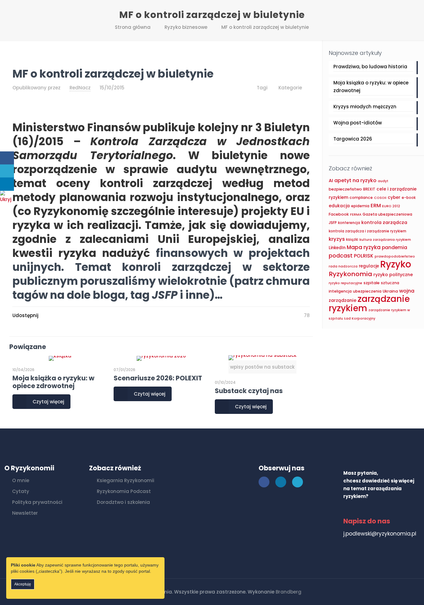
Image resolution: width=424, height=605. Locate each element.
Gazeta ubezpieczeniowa (387, 214)
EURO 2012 (391, 206)
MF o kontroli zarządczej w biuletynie (265, 27)
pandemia (394, 247)
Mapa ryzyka (364, 247)
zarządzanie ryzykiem (369, 303)
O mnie (20, 480)
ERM (376, 205)
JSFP (333, 222)
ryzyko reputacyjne (345, 283)
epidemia (360, 205)
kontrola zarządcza (384, 222)
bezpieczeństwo (345, 189)
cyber (394, 197)
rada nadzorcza (343, 266)
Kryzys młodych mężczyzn (364, 106)
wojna (406, 290)
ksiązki (352, 239)
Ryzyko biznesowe (186, 27)
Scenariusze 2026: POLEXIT (158, 378)
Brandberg (288, 592)
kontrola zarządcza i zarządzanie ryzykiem (367, 231)
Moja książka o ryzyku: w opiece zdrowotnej (53, 382)
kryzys (337, 239)
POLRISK (363, 256)
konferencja (349, 222)
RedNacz (80, 87)
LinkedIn (337, 248)
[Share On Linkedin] (7, 184)
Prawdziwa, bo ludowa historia (370, 66)
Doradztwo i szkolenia (123, 502)
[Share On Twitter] (7, 171)
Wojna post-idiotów (357, 122)
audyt (383, 181)
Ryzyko (395, 264)
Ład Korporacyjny (359, 318)
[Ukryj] (8, 199)
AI (331, 180)
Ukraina (390, 291)
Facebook (339, 214)
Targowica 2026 (352, 139)
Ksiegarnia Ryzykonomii (125, 480)
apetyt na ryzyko (355, 180)
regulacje (369, 266)
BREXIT (369, 189)
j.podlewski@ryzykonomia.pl (379, 533)
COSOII (380, 197)
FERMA (355, 214)
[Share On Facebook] (7, 158)
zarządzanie (342, 300)
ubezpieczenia (367, 291)
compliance (361, 197)
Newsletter (25, 513)
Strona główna (133, 27)
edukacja (339, 206)
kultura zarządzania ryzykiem (385, 239)
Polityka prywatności (37, 502)
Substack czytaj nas (249, 390)
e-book (409, 197)
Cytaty (20, 491)
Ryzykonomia (350, 274)
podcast (341, 255)
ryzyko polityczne (393, 274)
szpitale (371, 282)
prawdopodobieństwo (395, 256)
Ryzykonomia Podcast (124, 491)
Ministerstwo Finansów (76, 127)
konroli (147, 267)
